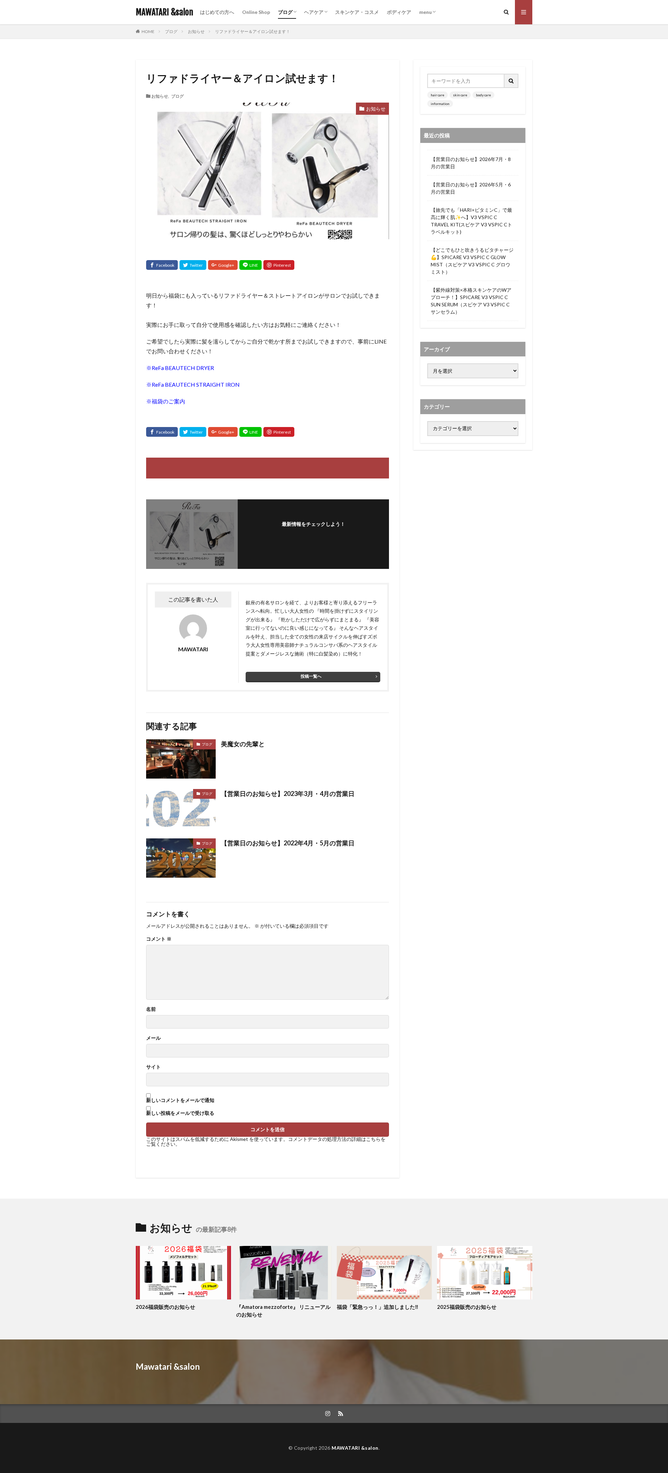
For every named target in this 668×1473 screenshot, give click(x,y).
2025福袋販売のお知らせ (466, 1307)
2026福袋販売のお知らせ (165, 1307)
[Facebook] (162, 265)
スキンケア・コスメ (357, 12)
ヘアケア (314, 12)
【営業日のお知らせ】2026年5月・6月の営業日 (471, 188)
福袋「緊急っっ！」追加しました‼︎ (377, 1307)
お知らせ (196, 31)
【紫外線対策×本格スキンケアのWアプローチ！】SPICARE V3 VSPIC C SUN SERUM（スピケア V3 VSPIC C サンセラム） (471, 301)
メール (153, 1038)
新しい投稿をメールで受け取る (180, 1113)
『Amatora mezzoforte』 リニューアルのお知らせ (283, 1311)
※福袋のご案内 (165, 401)
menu (425, 12)
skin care (460, 95)
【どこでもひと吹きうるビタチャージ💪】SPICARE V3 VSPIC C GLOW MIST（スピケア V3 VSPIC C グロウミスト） (472, 261)
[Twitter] (193, 265)
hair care (437, 95)
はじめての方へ (217, 12)
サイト (153, 1066)
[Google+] (223, 265)
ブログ (285, 12)
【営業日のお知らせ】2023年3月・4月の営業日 (288, 793)
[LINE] (250, 265)
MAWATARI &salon (164, 12)
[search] (511, 81)
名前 (151, 1009)
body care (483, 95)
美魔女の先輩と (243, 744)
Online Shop (256, 12)
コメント (159, 938)
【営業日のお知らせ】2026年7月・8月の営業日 (471, 162)
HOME (148, 31)
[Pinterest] (278, 265)
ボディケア (399, 12)
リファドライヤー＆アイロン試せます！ (252, 31)
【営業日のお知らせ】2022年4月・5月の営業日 (288, 843)
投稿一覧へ (311, 676)
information (440, 104)
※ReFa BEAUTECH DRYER (180, 367)
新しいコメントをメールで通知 (180, 1100)
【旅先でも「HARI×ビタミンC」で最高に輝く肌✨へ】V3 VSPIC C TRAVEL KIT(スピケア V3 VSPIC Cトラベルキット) (471, 221)
